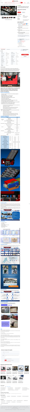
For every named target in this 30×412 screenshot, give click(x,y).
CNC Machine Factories (3, 400)
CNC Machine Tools (13, 4)
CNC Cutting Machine (19, 396)
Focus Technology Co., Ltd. (11, 409)
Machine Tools (10, 4)
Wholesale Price (17, 406)
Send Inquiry (19, 12)
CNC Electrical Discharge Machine (25, 396)
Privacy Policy (24, 409)
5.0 (23, 50)
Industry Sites (20, 406)
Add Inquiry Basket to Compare (9, 19)
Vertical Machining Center (3, 397)
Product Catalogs (8, 386)
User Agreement (18, 409)
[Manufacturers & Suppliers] (15, 1)
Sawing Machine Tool (26, 400)
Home (1, 4)
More (1, 404)
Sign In (18, 46)
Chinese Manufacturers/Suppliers (9, 406)
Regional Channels (23, 406)
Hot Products (2, 406)
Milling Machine (8, 396)
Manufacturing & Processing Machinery (5, 4)
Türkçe (12, 408)
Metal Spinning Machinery (13, 396)
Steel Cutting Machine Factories (20, 400)
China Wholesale (14, 406)
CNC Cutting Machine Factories (9, 400)
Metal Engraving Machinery (3, 396)
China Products (5, 406)
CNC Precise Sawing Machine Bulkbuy (4, 403)
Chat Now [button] (24, 12)
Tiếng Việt (14, 408)
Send (5, 360)
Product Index (27, 406)
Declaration (21, 409)
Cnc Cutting (14, 400)
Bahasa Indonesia (17, 408)
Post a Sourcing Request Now (8, 361)
